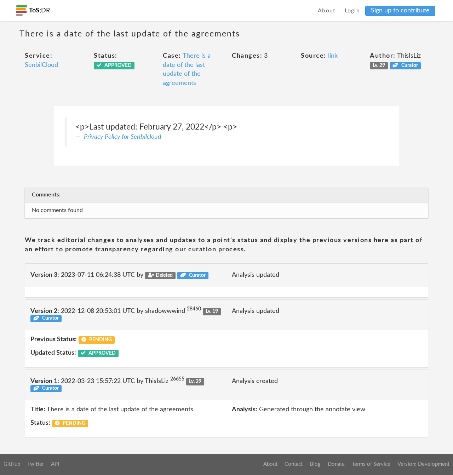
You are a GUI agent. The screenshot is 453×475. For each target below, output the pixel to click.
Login (352, 10)
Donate (336, 464)
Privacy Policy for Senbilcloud (122, 137)
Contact (294, 464)
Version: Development (423, 464)
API (55, 464)
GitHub (12, 464)
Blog (315, 464)
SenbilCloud (41, 65)
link (333, 56)
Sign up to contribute (400, 10)
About (327, 10)
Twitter (35, 464)
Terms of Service (371, 464)
